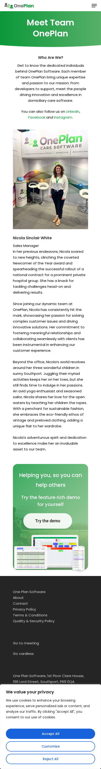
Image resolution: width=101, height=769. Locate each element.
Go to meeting (26, 643)
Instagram (63, 117)
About (18, 597)
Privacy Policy (24, 609)
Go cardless (23, 653)
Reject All (50, 759)
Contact (20, 603)
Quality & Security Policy (33, 620)
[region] (50, 726)
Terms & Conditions (30, 615)
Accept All (50, 733)
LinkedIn (72, 111)
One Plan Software (29, 591)
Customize (51, 746)
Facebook (36, 117)
